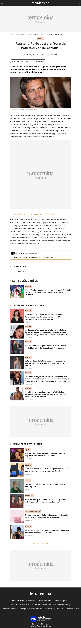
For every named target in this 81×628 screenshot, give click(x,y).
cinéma (21, 272)
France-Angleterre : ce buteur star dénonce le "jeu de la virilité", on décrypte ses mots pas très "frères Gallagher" (48, 292)
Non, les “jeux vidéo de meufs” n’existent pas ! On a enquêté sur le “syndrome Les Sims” (46, 454)
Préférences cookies (72, 609)
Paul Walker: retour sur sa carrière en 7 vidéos (33, 214)
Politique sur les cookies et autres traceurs (26, 605)
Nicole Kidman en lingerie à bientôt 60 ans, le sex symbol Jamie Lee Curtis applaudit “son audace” (45, 346)
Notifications (49, 609)
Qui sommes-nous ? (45, 601)
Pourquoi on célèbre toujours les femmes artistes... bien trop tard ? (46, 485)
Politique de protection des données (55, 605)
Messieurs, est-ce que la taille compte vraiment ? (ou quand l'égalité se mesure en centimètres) (47, 470)
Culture (29, 34)
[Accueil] (40, 2)
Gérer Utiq (59, 609)
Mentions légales (61, 601)
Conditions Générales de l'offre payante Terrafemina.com (22, 609)
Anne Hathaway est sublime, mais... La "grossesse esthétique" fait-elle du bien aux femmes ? (46, 500)
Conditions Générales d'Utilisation (24, 601)
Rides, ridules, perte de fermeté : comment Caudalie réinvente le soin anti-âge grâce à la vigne (46, 516)
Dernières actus (20, 34)
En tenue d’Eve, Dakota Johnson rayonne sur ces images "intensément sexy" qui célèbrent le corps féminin (45, 363)
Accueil (12, 34)
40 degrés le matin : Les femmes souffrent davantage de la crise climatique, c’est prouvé (47, 531)
